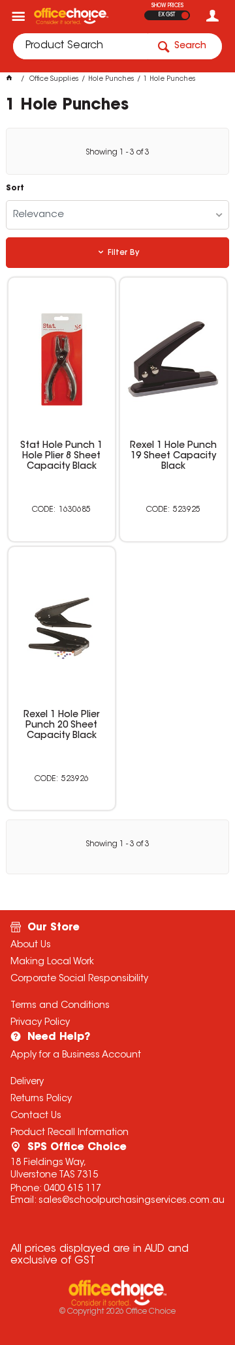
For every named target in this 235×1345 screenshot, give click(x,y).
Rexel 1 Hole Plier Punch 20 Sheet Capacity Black (61, 726)
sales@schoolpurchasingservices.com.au (132, 1200)
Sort (15, 188)
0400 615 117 (72, 1189)
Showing (117, 152)
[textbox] (80, 46)
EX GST (167, 15)
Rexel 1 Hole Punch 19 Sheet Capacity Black (173, 456)
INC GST (185, 15)
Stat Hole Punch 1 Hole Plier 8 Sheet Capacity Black (61, 456)
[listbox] (117, 214)
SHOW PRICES (167, 5)
